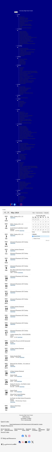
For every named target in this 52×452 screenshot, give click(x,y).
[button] (17, 125)
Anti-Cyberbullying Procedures (26, 76)
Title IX (21, 94)
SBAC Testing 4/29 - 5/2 (16, 216)
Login (4, 444)
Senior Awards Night (15, 356)
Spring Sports (23, 62)
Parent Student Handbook (25, 88)
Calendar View (45, 232)
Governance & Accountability (26, 20)
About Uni (22, 16)
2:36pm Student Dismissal (17, 249)
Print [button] (34, 212)
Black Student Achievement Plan (27, 80)
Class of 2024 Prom (15, 405)
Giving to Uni (23, 91)
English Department (24, 33)
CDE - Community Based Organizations (28, 71)
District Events (37, 238)
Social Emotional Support (25, 54)
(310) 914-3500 (27, 420)
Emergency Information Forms (26, 92)
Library (21, 70)
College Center (23, 50)
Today (33, 232)
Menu (16, 12)
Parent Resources (23, 90)
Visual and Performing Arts (25, 38)
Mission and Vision (24, 18)
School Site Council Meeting (17, 394)
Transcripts (22, 55)
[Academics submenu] (17, 30)
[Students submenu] (17, 66)
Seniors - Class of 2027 (25, 77)
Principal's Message (24, 21)
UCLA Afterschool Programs (26, 82)
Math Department (23, 32)
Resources (22, 67)
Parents (21, 104)
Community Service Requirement (27, 51)
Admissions (22, 22)
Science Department (24, 35)
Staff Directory (23, 102)
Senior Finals (13, 375)
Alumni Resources (24, 97)
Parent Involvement (24, 89)
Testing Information (24, 79)
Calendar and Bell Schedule (26, 25)
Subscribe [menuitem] (46, 212)
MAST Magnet (23, 31)
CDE (21, 26)
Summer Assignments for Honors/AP (28, 78)
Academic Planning (24, 48)
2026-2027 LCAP (24, 19)
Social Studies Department (25, 36)
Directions (22, 101)
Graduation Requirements (25, 53)
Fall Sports (22, 60)
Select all (47, 240)
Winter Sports (23, 61)
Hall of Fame (22, 63)
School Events (37, 236)
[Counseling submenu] (17, 47)
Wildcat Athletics (23, 59)
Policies (21, 68)
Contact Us (22, 103)
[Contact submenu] (17, 100)
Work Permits (23, 83)
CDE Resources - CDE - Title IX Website (29, 72)
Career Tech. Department (25, 39)
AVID (21, 44)
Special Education (23, 42)
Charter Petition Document (25, 27)
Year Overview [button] (39, 212)
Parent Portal (22, 86)
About (21, 106)
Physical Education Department (26, 41)
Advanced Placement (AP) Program (27, 43)
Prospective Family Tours (25, 24)
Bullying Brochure (24, 74)
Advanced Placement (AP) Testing (19, 242)
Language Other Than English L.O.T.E (28, 37)
